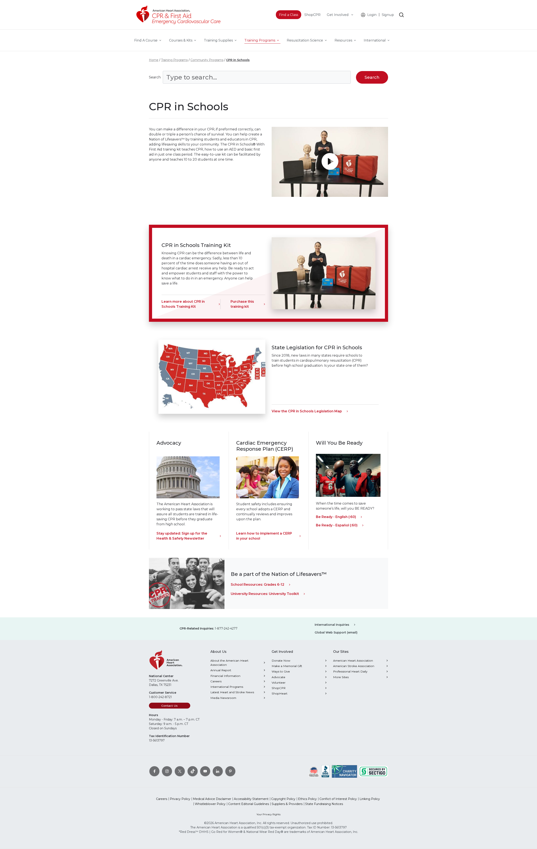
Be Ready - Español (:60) (336, 525)
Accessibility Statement (251, 799)
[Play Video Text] (330, 162)
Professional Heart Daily (350, 671)
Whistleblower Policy (210, 804)
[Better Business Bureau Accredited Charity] (325, 771)
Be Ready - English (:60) (336, 517)
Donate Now (281, 660)
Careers (216, 681)
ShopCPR (278, 688)
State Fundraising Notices (324, 804)
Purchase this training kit (242, 304)
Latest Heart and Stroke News (232, 692)
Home (153, 60)
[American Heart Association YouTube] (205, 771)
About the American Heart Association (229, 662)
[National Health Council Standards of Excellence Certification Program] (314, 771)
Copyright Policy (283, 799)
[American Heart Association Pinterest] (230, 771)
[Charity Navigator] (344, 771)
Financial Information (225, 676)
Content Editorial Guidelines (248, 804)
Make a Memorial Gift (287, 666)
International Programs (226, 686)
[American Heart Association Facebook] (154, 771)
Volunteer (278, 682)
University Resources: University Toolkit (265, 594)
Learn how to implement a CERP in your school (264, 535)
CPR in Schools (238, 60)
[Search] (401, 14)
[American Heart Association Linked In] (217, 771)
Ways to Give (281, 671)
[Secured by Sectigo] (373, 771)
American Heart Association (353, 660)
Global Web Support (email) (336, 632)
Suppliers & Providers (287, 804)
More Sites (341, 677)
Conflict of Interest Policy (338, 799)
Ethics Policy (307, 799)
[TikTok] (192, 771)
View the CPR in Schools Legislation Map (307, 411)
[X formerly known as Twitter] (179, 771)
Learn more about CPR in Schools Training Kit (183, 304)
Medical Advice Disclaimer (212, 799)
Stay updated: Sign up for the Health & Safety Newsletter (181, 535)
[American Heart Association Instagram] (167, 771)
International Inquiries (332, 625)
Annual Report (220, 670)
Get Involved (338, 15)
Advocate (278, 677)
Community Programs (206, 60)
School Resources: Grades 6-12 (257, 585)
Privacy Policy (180, 799)
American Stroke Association (353, 666)
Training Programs (174, 60)
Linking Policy (370, 799)
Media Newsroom (223, 698)
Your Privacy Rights (268, 814)
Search (155, 77)
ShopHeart (279, 693)
